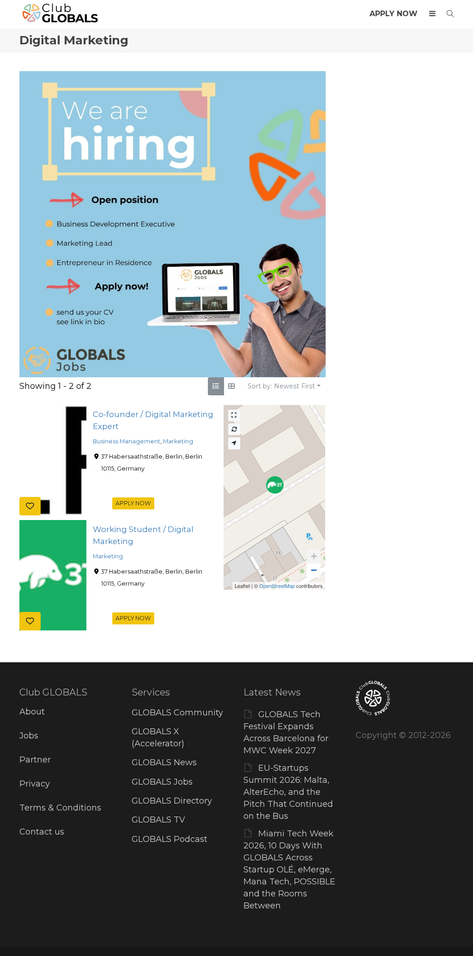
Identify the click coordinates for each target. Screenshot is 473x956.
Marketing (178, 441)
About (32, 712)
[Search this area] (234, 429)
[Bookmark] (30, 505)
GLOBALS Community (177, 713)
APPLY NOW (394, 13)
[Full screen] (234, 415)
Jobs (28, 736)
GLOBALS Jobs (162, 782)
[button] (314, 556)
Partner (35, 760)
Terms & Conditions (60, 808)
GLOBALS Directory (172, 801)
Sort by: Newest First (281, 386)
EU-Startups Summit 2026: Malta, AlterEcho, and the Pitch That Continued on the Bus (288, 792)
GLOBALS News (164, 762)
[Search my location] (234, 443)
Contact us (41, 832)
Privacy (34, 784)
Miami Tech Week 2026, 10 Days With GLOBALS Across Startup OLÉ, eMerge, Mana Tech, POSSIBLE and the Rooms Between (289, 870)
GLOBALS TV (158, 820)
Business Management (126, 441)
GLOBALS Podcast (169, 839)
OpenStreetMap (277, 585)
